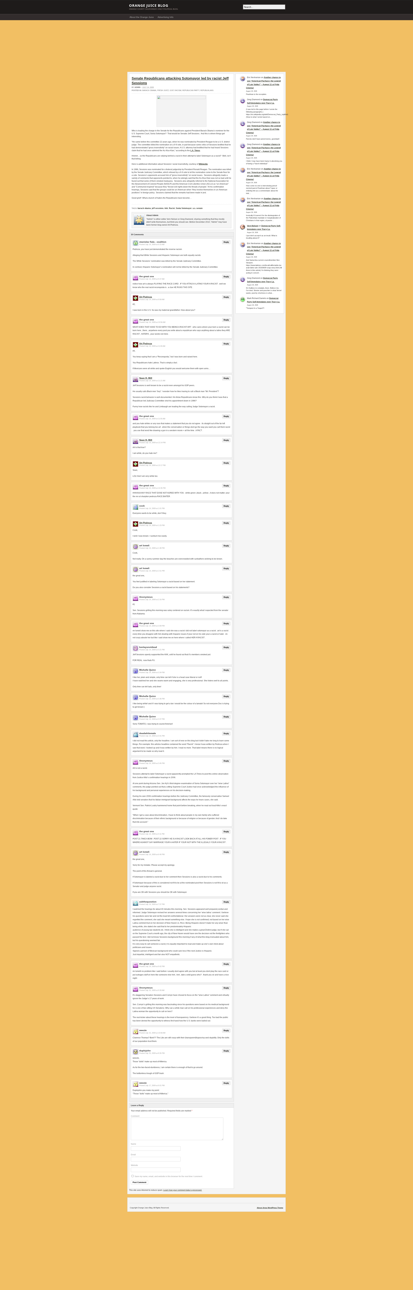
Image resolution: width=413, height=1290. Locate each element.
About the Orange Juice (142, 17)
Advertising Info (165, 17)
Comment (135, 1116)
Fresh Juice (163, 90)
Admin (137, 87)
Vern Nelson (252, 226)
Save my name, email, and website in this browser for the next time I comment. (169, 1176)
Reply (226, 242)
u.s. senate (198, 208)
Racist (172, 208)
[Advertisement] (206, 44)
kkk (166, 208)
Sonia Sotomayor (184, 208)
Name (133, 1144)
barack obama (149, 90)
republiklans (206, 90)
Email (133, 1155)
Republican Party (190, 90)
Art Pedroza (145, 297)
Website (134, 1165)
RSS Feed (282, 17)
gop (172, 90)
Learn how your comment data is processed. (182, 1190)
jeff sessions (158, 208)
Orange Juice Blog (148, 5)
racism (178, 90)
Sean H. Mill (145, 378)
